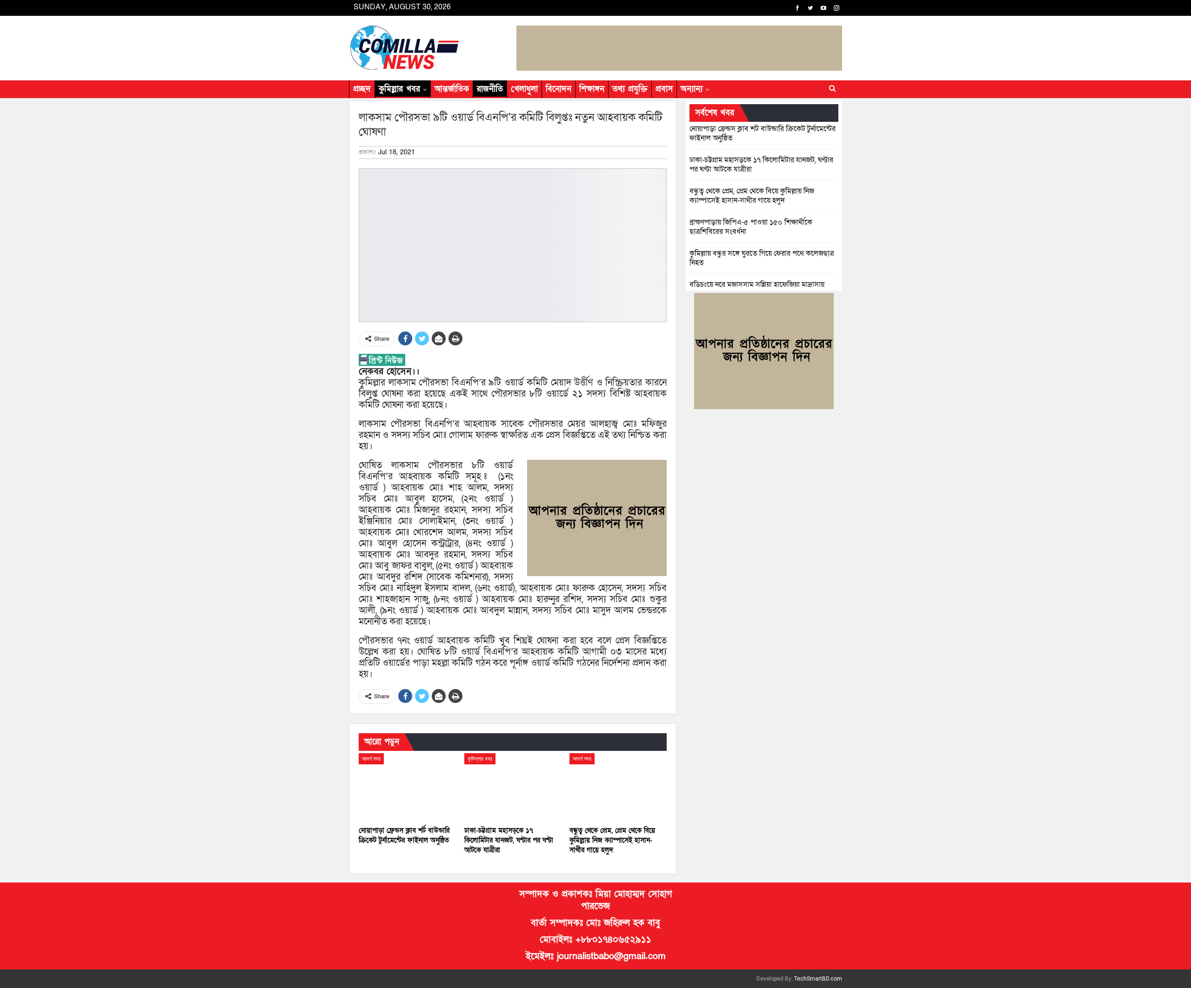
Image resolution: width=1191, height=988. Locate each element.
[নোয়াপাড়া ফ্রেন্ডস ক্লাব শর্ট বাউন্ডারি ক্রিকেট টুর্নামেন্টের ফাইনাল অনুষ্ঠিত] (407, 787)
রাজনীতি (490, 89)
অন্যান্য (692, 89)
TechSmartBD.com (818, 978)
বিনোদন (558, 89)
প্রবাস (664, 89)
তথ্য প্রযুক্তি (630, 89)
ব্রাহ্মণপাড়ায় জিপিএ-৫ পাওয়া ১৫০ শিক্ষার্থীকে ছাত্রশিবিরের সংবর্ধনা (750, 227)
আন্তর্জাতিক (452, 89)
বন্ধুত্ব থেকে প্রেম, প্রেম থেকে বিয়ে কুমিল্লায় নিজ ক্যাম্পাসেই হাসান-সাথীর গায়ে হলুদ (751, 196)
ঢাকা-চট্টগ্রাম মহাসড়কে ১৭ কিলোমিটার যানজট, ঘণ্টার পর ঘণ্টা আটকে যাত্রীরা (761, 164)
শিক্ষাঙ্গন (591, 89)
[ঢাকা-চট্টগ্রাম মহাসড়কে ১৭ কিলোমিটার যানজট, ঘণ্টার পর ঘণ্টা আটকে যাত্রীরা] (513, 787)
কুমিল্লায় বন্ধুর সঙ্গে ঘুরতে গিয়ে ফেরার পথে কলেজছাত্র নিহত (761, 258)
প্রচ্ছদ (362, 89)
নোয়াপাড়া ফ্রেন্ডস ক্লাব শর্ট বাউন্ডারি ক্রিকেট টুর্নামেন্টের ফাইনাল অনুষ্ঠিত (762, 133)
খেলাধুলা (524, 89)
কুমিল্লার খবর (399, 89)
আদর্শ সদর (371, 759)
